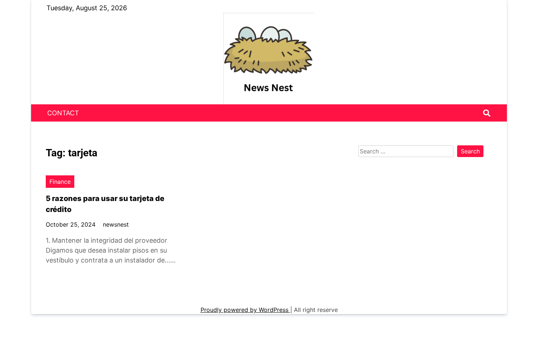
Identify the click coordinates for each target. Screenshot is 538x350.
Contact (63, 113)
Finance (60, 181)
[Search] (486, 113)
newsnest (116, 224)
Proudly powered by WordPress (245, 309)
